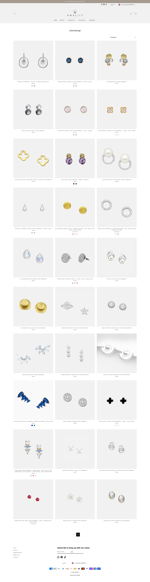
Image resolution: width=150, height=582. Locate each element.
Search (14, 547)
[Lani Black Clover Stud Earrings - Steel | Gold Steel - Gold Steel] (118, 425)
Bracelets (71, 20)
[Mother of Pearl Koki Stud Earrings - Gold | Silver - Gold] (76, 135)
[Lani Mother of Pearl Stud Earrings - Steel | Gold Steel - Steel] (115, 135)
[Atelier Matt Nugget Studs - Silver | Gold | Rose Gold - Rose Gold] (75, 283)
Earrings (92, 20)
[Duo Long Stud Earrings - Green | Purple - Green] (76, 184)
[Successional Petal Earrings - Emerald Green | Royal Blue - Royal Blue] (32, 425)
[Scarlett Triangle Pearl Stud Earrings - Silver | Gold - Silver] (32, 233)
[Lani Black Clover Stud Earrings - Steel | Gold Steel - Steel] (115, 425)
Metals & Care (16, 554)
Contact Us (15, 557)
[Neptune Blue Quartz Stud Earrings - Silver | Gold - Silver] (74, 86)
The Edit (61, 20)
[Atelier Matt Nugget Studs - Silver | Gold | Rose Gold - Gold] (77, 283)
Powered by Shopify (75, 575)
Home (55, 20)
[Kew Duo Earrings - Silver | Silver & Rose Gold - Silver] (32, 86)
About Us (15, 550)
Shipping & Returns (17, 552)
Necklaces (82, 20)
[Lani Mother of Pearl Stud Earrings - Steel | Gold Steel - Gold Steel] (118, 135)
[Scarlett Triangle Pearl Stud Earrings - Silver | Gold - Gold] (34, 233)
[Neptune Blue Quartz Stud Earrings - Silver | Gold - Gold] (76, 86)
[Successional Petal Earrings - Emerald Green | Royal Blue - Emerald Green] (34, 425)
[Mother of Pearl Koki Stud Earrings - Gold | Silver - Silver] (74, 135)
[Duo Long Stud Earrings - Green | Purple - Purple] (74, 184)
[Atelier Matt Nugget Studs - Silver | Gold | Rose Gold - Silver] (72, 283)
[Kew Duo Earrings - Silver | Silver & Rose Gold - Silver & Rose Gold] (34, 86)
